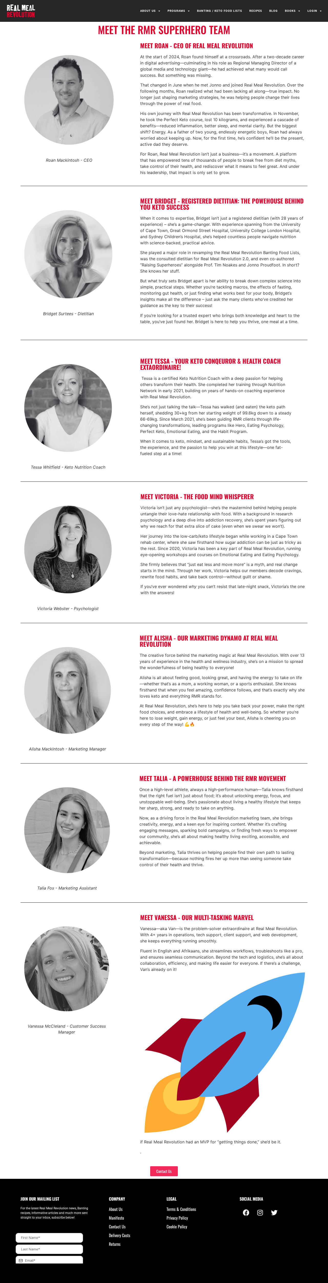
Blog (273, 11)
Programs (176, 11)
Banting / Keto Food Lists (219, 11)
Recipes (255, 11)
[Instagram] (260, 1212)
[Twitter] (274, 1212)
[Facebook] (246, 1212)
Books (290, 11)
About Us (148, 11)
